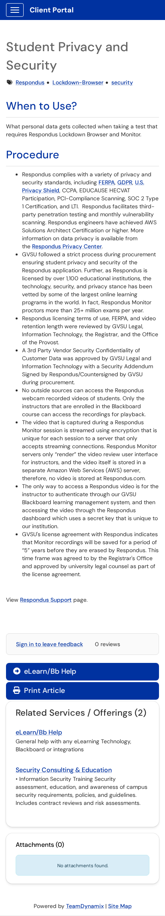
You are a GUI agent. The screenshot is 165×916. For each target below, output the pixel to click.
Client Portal (52, 10)
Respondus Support (46, 599)
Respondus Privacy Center (67, 246)
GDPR (124, 182)
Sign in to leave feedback (49, 644)
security (122, 82)
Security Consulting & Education (64, 770)
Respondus (30, 82)
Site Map (120, 906)
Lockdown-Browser (77, 82)
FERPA (107, 182)
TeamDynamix (85, 906)
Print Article (43, 690)
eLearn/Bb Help (44, 671)
